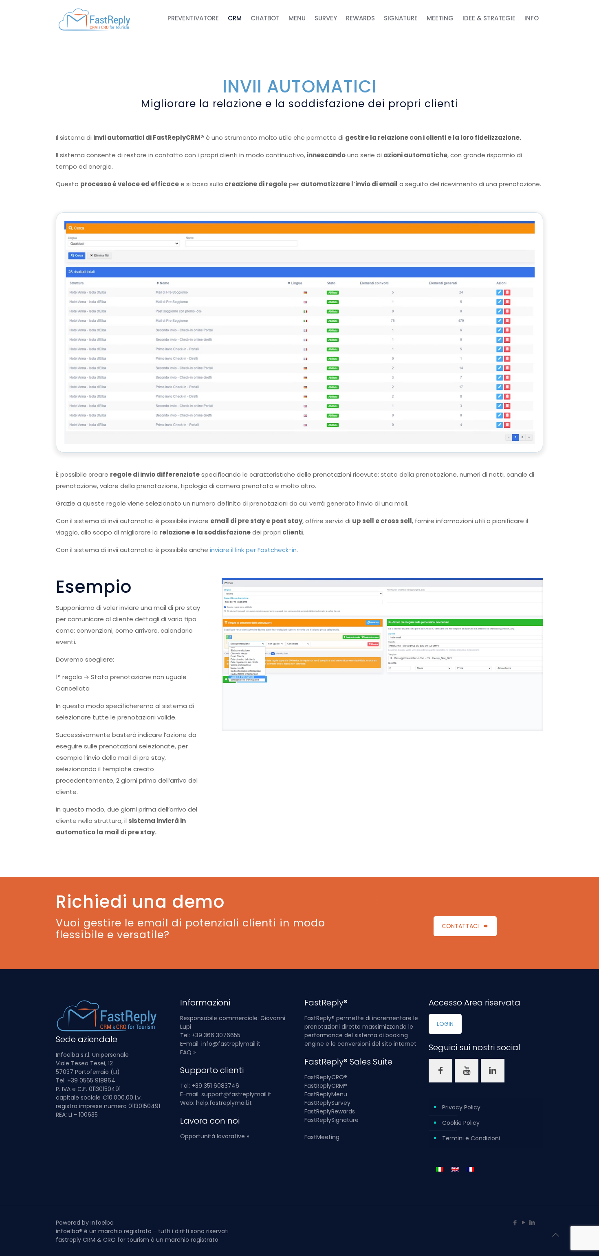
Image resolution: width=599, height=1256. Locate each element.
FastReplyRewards (329, 1111)
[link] (382, 654)
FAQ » (188, 1052)
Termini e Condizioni (471, 1138)
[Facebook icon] (515, 1222)
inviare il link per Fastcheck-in (253, 550)
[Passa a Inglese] (455, 1169)
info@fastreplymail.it (230, 1044)
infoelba (102, 1223)
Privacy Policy (461, 1107)
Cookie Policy (461, 1123)
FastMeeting (321, 1137)
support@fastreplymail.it (236, 1094)
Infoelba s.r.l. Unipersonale (92, 1055)
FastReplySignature (331, 1120)
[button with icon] (440, 1070)
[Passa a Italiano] (439, 1169)
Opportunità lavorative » (214, 1136)
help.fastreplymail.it (224, 1103)
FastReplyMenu (325, 1094)
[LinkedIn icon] (532, 1222)
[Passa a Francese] (470, 1169)
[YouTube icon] (523, 1222)
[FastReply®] (95, 18)
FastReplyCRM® (325, 1086)
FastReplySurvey (327, 1103)
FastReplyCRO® (325, 1077)
